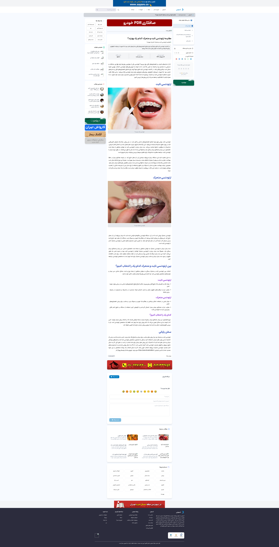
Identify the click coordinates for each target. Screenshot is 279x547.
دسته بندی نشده (182, 15)
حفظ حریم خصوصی (133, 515)
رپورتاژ (105, 517)
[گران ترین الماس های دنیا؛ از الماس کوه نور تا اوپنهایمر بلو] (155, 456)
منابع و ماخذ (134, 523)
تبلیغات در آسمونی (103, 515)
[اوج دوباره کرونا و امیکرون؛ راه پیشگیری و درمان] (124, 456)
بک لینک (105, 520)
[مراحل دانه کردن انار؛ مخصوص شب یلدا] (155, 437)
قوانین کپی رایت (149, 528)
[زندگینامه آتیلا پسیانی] (155, 446)
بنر (106, 523)
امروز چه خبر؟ (119, 520)
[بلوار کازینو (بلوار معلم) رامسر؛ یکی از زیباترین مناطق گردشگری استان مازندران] (124, 446)
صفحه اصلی (119, 515)
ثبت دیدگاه (115, 377)
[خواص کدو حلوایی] (124, 437)
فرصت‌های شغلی (149, 525)
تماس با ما (150, 515)
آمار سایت (151, 520)
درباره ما (151, 517)
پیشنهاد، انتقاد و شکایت (132, 520)
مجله (121, 517)
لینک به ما (150, 523)
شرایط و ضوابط (134, 517)
